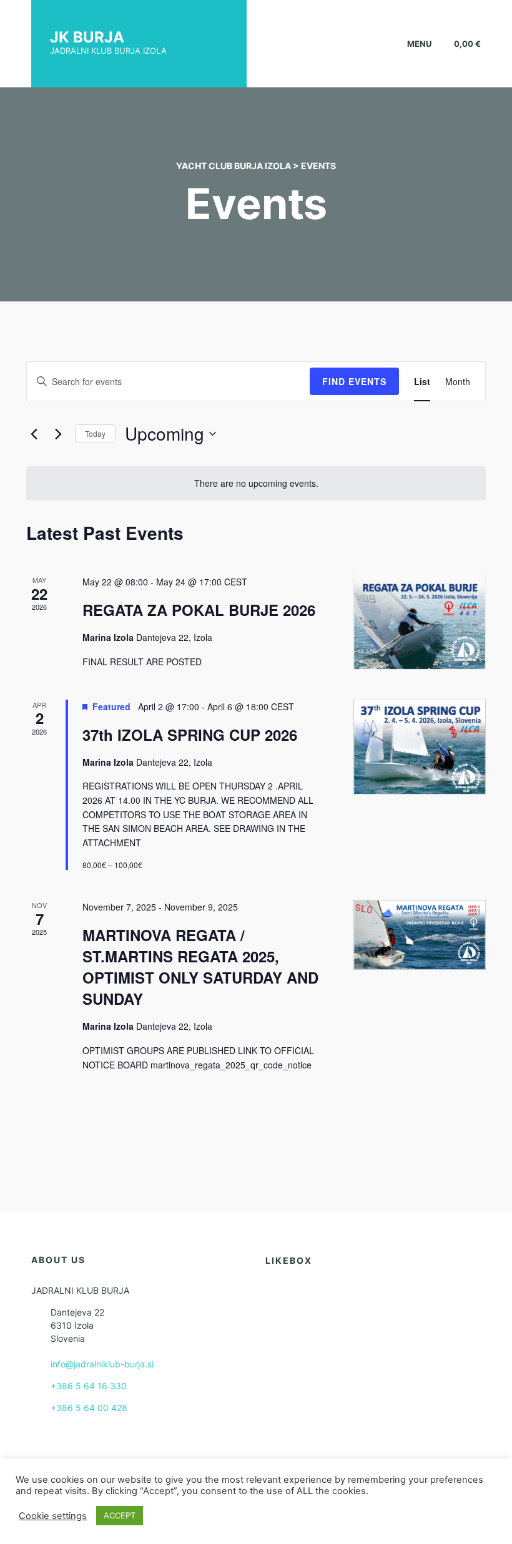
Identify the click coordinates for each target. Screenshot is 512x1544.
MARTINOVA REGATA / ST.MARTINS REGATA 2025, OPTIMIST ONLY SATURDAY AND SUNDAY (200, 966)
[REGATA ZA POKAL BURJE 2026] (419, 622)
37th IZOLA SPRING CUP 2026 (189, 734)
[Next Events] (58, 433)
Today (95, 433)
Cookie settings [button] (53, 1516)
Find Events (354, 381)
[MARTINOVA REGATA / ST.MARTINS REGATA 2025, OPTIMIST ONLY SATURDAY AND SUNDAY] (419, 934)
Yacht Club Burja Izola (233, 165)
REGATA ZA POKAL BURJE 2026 (198, 609)
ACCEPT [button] (119, 1515)
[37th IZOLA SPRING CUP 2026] (419, 747)
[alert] (256, 483)
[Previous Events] (33, 433)
